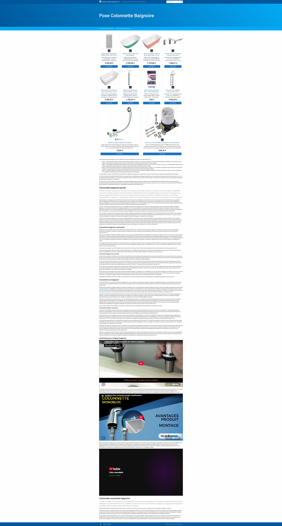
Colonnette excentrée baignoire (123, 28)
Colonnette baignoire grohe (107, 28)
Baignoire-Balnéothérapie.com (111, 2)
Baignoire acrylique (103, 291)
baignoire (165, 164)
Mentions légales (107, 524)
